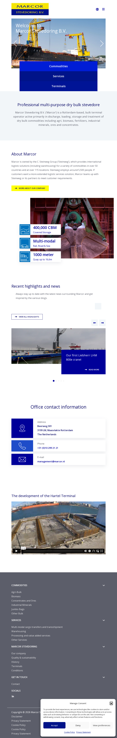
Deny (78, 725)
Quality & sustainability (23, 657)
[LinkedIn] (12, 696)
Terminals (16, 666)
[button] (111, 703)
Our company (18, 653)
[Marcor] (32, 9)
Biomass (16, 596)
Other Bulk (17, 613)
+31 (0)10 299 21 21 (47, 447)
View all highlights (29, 316)
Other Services (19, 639)
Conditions (17, 670)
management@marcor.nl (51, 461)
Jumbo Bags (17, 609)
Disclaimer (17, 716)
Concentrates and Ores (23, 600)
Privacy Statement (83, 732)
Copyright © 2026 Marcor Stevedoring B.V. (34, 712)
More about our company (32, 188)
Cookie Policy (69, 732)
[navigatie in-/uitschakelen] (103, 9)
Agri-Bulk (16, 592)
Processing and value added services (30, 635)
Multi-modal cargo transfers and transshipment (37, 627)
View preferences (101, 725)
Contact (15, 684)
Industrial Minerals (21, 604)
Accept (54, 725)
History (15, 661)
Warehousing (18, 631)
